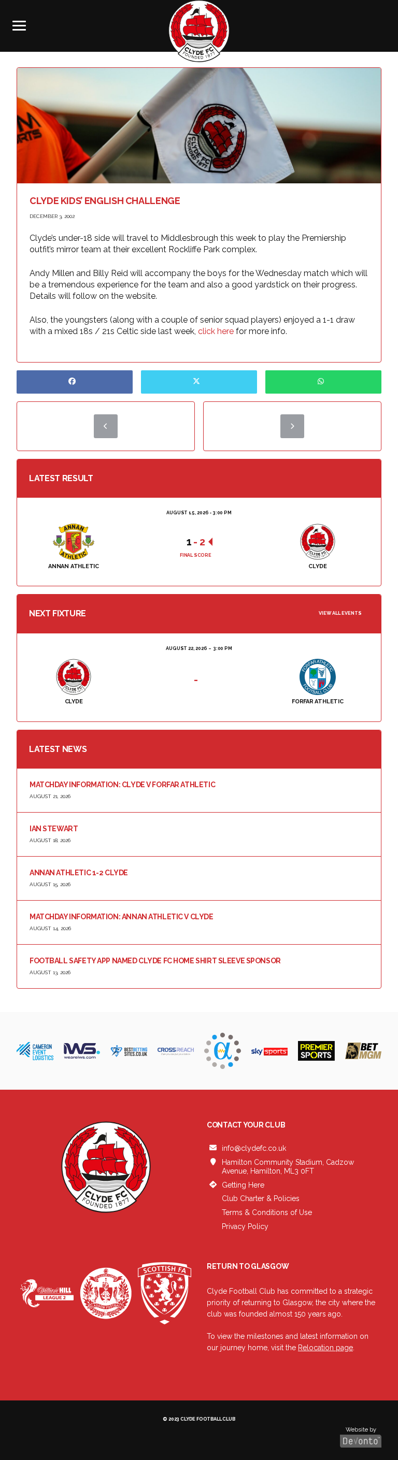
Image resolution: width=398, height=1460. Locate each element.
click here (216, 331)
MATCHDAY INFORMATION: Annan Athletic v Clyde (122, 917)
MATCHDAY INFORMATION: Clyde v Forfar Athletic (122, 784)
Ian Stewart (54, 829)
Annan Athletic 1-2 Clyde (79, 873)
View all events (340, 613)
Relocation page (325, 1347)
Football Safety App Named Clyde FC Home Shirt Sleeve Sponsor (155, 961)
